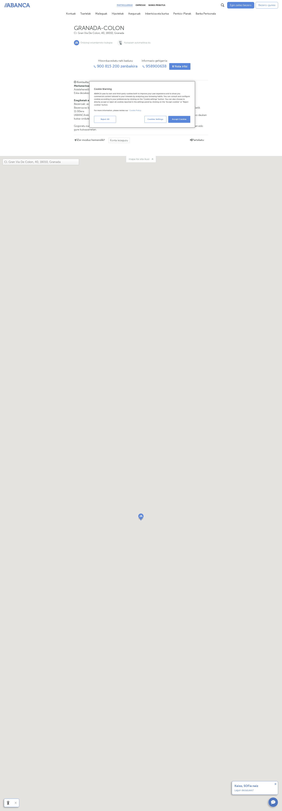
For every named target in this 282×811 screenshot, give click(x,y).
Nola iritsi (180, 66)
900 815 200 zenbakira (117, 66)
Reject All (105, 119)
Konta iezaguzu (119, 140)
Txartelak (85, 13)
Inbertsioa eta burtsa (157, 13)
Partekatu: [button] (198, 140)
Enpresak (141, 5)
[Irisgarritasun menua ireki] (8, 803)
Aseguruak (134, 13)
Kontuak (71, 13)
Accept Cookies (179, 119)
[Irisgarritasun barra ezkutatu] (16, 803)
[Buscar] (222, 5)
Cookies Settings (155, 119)
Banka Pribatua (157, 5)
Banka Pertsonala (206, 13)
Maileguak (101, 13)
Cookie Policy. (135, 110)
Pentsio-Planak (182, 13)
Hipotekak (118, 13)
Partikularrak (125, 5)
